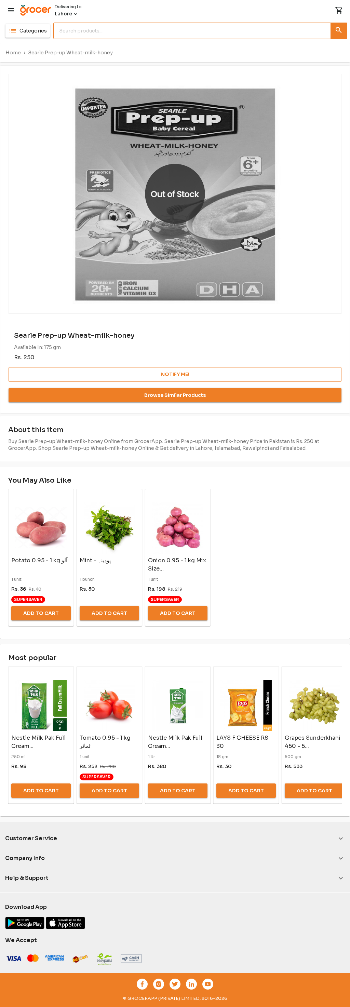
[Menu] (11, 10)
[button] (27, 31)
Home (13, 53)
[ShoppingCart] (339, 10)
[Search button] (339, 29)
